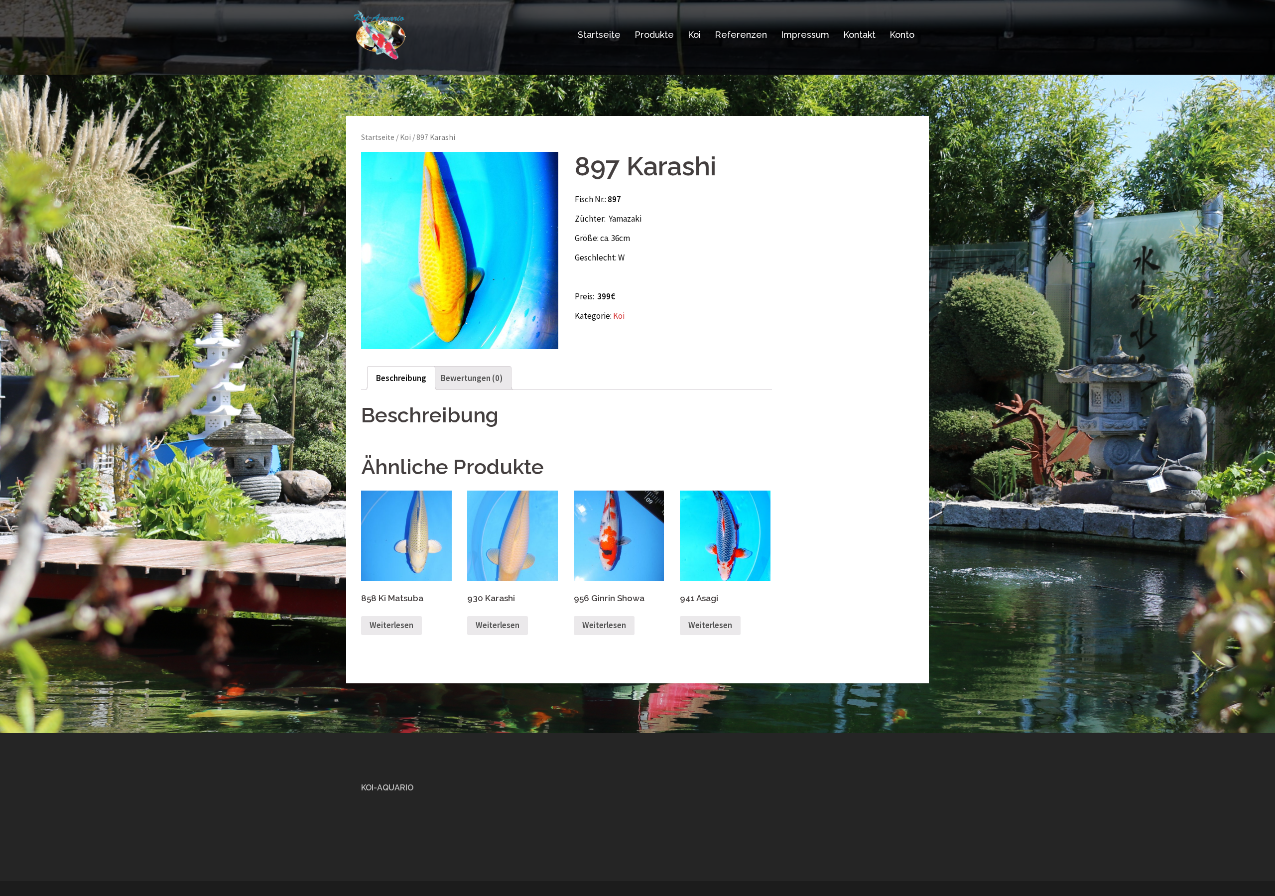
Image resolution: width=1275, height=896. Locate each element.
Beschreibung (401, 378)
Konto (902, 34)
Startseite (599, 34)
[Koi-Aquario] (380, 33)
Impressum (805, 34)
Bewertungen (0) (472, 378)
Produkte (654, 34)
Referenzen (741, 34)
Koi (694, 34)
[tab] (401, 378)
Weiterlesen (391, 625)
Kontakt (859, 34)
